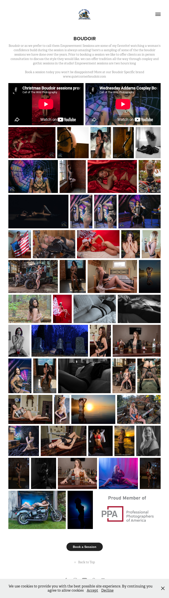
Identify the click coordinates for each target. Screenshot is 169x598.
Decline (107, 590)
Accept (92, 590)
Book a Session (84, 547)
